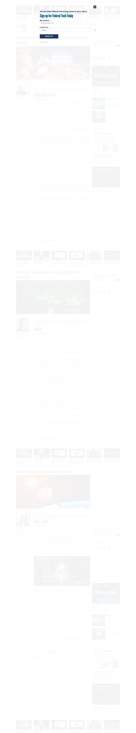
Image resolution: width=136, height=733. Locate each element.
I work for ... (45, 27)
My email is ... (45, 20)
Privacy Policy (44, 42)
